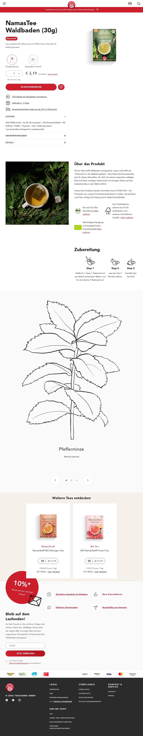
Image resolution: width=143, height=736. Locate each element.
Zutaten (10, 116)
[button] (4, 3)
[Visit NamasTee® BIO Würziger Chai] (48, 540)
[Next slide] (88, 480)
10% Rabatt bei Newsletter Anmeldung (29, 96)
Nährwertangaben (16, 135)
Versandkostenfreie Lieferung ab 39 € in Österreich (34, 109)
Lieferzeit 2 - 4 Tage (20, 103)
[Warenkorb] (130, 3)
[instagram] (19, 700)
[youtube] (6, 700)
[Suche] (138, 3)
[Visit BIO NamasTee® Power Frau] (95, 540)
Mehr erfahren (127, 217)
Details (10, 142)
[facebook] (13, 700)
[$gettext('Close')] (140, 664)
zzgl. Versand (54, 571)
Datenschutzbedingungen (19, 663)
